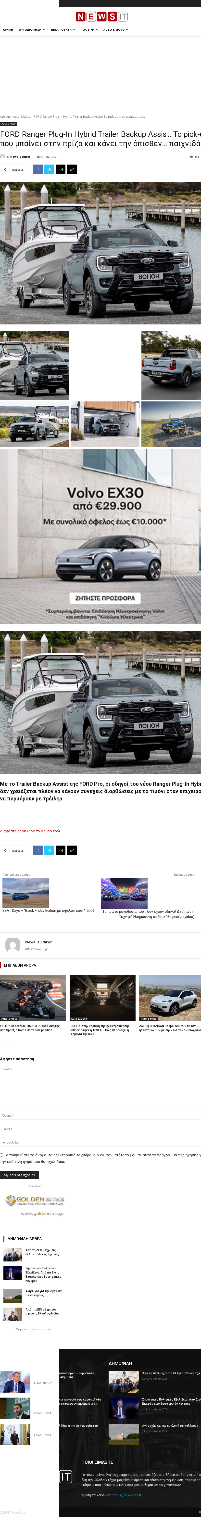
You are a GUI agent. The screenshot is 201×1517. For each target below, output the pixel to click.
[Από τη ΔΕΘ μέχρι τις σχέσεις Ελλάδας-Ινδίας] (12, 1314)
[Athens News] (37, 1476)
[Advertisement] (100, 72)
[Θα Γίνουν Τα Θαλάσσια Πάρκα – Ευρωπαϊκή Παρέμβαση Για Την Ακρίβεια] (15, 1382)
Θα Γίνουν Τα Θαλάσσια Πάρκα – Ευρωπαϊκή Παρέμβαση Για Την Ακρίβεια (64, 1375)
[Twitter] (49, 169)
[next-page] (11, 1046)
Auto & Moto (22, 117)
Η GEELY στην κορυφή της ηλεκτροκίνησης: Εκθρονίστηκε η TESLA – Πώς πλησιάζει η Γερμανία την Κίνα (100, 1030)
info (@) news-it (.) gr (126, 1495)
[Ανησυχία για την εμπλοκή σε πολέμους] (12, 1295)
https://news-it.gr (36, 949)
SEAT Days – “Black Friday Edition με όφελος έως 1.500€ (48, 910)
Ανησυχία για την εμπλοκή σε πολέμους (170, 1425)
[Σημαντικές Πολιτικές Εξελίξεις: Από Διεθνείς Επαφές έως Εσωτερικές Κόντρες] (12, 1273)
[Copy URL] (72, 169)
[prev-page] (3, 1046)
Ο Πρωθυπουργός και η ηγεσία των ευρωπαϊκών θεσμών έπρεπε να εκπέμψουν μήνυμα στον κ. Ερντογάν (67, 1404)
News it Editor (20, 156)
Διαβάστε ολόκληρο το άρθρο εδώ (30, 831)
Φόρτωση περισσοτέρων (33, 1329)
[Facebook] (38, 169)
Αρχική (5, 117)
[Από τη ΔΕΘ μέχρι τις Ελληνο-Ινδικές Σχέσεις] (12, 1254)
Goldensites (34, 1512)
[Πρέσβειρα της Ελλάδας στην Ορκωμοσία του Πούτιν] (15, 1434)
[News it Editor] (3, 156)
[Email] (60, 169)
